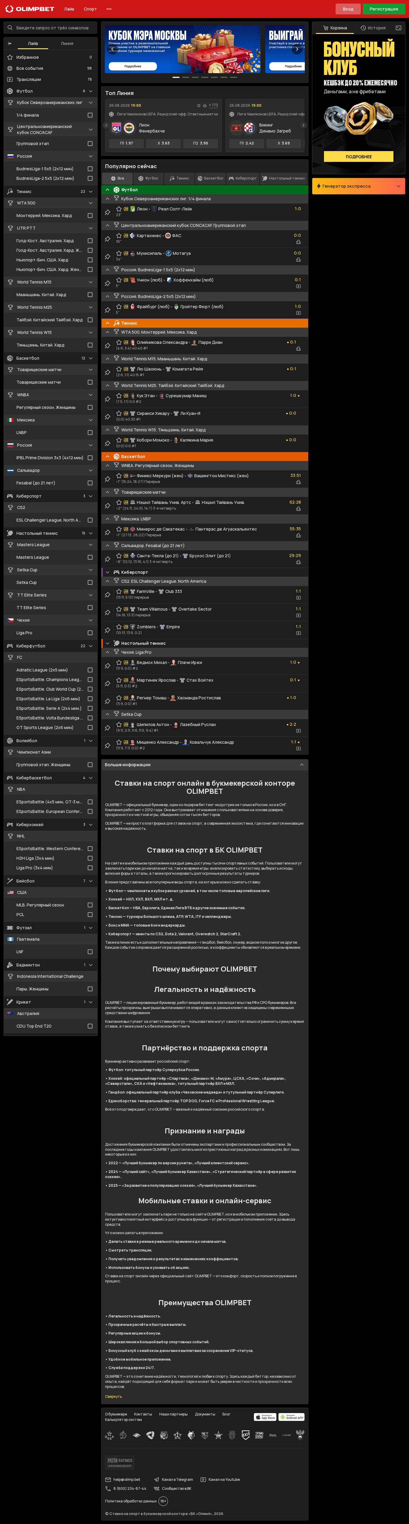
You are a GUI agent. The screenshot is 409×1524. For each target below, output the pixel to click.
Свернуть (113, 1396)
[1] (185, 77)
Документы (205, 1414)
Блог (226, 1414)
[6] (233, 77)
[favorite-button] (199, 105)
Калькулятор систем (123, 1419)
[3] (205, 77)
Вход (348, 9)
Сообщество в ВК (176, 1488)
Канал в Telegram (177, 1479)
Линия (67, 43)
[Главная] (29, 9)
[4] (214, 77)
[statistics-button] (205, 105)
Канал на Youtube (224, 1479)
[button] (10, 43)
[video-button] (298, 286)
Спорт (90, 9)
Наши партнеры (173, 1414)
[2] (195, 77)
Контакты (143, 1414)
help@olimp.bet (126, 1479)
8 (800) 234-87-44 (129, 1488)
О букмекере (116, 1414)
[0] (176, 77)
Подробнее (359, 156)
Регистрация (384, 9)
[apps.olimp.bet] (265, 1417)
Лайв (69, 9)
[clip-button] (107, 212)
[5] (224, 77)
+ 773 (213, 105)
